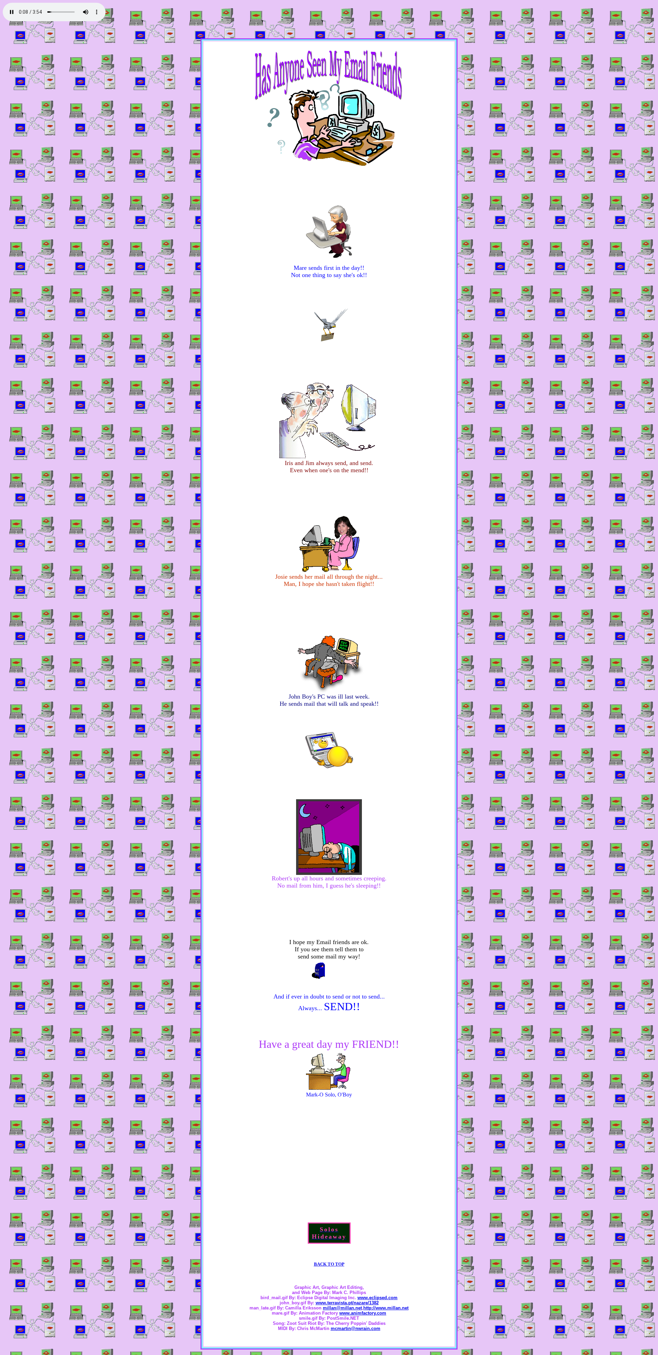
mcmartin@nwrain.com (355, 1328)
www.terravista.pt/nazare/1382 (347, 1302)
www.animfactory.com (362, 1313)
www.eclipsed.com (377, 1297)
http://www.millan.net (386, 1307)
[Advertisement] (329, 1157)
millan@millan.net (342, 1307)
